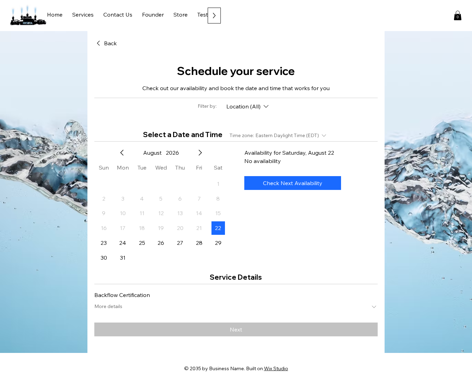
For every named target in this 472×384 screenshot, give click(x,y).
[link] (105, 43)
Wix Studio (276, 368)
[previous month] (122, 152)
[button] (458, 15)
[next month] (200, 152)
